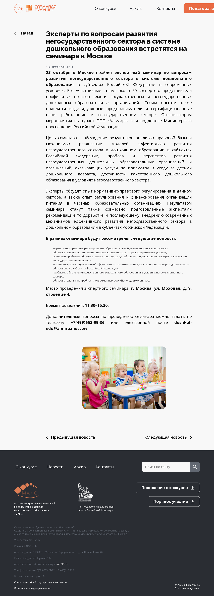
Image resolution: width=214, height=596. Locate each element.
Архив (136, 8)
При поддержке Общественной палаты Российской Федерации (96, 508)
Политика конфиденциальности (32, 588)
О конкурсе (105, 8)
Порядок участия (170, 501)
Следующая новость (166, 437)
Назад (27, 33)
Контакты (166, 8)
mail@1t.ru (62, 564)
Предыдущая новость (73, 437)
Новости (55, 466)
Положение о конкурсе (164, 487)
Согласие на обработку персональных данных (40, 582)
